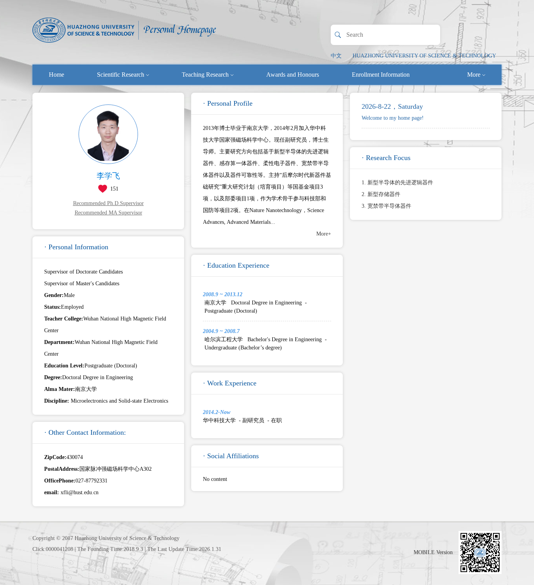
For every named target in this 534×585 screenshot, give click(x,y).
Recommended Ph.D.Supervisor (108, 203)
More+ (323, 234)
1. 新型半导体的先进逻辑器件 (397, 182)
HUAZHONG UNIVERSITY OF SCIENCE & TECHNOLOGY (424, 56)
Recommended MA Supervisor (108, 213)
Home (56, 74)
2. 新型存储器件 (381, 194)
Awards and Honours (292, 74)
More (473, 74)
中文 (336, 56)
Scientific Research (120, 74)
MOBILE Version (433, 552)
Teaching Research (205, 74)
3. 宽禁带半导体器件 (386, 206)
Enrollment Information (381, 74)
